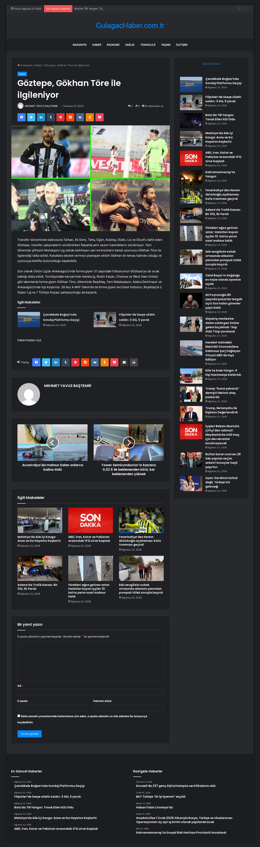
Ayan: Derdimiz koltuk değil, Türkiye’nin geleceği (221, 482)
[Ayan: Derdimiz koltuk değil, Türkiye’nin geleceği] (191, 483)
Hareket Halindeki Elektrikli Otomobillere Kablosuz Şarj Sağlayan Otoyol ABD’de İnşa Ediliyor (222, 351)
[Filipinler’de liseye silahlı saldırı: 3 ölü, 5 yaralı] (105, 319)
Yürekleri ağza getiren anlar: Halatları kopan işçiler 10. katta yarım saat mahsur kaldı (89, 590)
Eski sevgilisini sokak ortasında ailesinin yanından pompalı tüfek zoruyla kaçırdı (141, 589)
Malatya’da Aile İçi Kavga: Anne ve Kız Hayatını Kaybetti (39, 539)
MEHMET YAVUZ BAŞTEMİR (41, 106)
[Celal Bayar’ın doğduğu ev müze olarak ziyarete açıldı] (191, 281)
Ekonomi (113, 44)
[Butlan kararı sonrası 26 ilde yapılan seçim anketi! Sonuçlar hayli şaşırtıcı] (191, 459)
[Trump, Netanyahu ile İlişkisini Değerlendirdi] (191, 413)
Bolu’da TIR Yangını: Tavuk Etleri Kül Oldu (99, 8)
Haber (96, 44)
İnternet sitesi (102, 701)
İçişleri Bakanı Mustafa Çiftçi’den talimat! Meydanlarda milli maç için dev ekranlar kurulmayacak (222, 434)
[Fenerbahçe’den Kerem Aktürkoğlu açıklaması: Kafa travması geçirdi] (141, 520)
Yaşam (165, 44)
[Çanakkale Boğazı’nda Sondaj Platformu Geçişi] (29, 319)
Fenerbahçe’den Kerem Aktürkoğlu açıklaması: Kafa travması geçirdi (140, 541)
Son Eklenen (211, 64)
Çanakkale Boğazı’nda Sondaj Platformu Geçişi (223, 81)
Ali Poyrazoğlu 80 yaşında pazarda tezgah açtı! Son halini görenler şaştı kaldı (223, 301)
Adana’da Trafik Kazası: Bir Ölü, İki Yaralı (37, 587)
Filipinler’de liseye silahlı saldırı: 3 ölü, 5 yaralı (223, 99)
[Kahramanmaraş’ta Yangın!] (191, 177)
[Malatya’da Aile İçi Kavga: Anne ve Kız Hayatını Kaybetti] (39, 520)
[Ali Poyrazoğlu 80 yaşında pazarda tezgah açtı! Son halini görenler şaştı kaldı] (191, 300)
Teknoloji (147, 44)
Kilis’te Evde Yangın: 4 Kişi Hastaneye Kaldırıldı (223, 372)
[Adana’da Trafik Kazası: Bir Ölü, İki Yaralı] (39, 568)
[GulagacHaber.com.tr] (130, 25)
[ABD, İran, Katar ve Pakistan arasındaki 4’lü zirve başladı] (90, 520)
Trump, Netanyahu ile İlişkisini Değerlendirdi (221, 410)
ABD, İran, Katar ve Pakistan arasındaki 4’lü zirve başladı (89, 539)
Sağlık (130, 44)
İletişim (181, 44)
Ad (20, 685)
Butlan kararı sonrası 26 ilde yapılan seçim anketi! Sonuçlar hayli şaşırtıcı (223, 460)
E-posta (23, 701)
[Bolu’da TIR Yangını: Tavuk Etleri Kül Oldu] (191, 120)
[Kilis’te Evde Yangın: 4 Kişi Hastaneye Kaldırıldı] (191, 376)
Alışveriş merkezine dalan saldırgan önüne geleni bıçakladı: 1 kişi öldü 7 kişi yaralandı (222, 325)
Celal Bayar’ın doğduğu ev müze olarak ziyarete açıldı (223, 279)
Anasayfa (80, 44)
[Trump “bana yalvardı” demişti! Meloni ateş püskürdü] (191, 394)
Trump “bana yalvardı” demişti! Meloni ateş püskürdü (222, 393)
